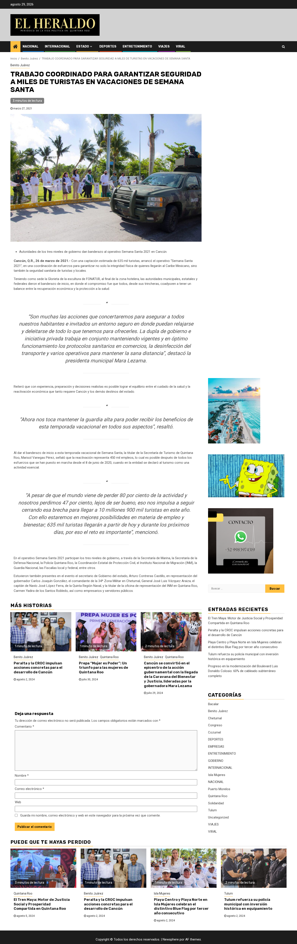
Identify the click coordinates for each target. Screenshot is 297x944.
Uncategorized (218, 817)
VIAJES (164, 46)
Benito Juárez (20, 65)
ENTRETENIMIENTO (137, 46)
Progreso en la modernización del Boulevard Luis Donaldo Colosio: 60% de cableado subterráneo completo (243, 671)
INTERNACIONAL (57, 46)
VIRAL (180, 46)
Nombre (22, 776)
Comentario (24, 726)
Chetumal (215, 718)
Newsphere (171, 939)
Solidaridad (216, 803)
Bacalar (213, 704)
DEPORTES (107, 46)
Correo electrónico (29, 789)
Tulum (212, 810)
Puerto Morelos (219, 789)
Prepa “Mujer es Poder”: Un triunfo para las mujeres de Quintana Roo (103, 667)
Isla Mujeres (216, 775)
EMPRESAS (216, 747)
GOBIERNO (215, 761)
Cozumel (214, 732)
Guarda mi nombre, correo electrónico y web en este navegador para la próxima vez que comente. (90, 815)
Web (18, 802)
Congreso (215, 725)
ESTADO (82, 46)
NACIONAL (30, 46)
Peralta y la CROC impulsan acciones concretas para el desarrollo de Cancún (38, 667)
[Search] (283, 46)
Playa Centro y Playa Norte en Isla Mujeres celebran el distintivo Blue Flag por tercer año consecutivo (181, 906)
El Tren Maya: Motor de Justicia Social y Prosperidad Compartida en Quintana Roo (42, 904)
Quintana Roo (109, 657)
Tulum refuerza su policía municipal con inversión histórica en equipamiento (248, 904)
